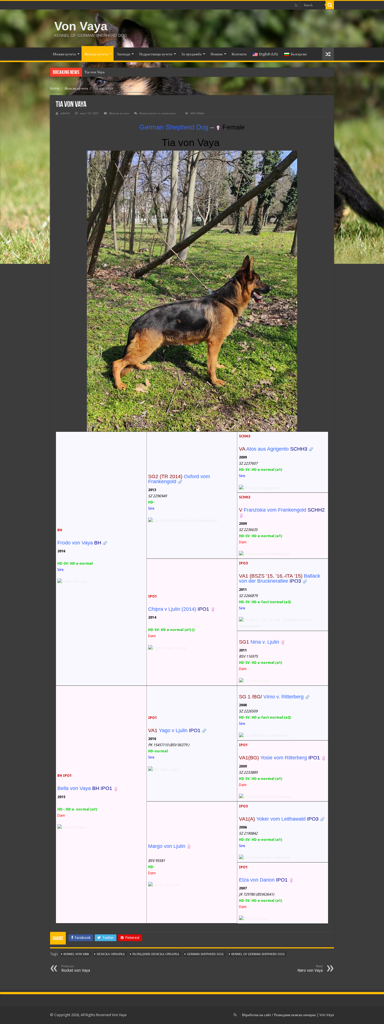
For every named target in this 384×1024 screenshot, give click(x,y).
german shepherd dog (205, 954)
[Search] (330, 5)
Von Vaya (80, 26)
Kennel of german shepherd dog (258, 954)
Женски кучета (96, 54)
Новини (217, 54)
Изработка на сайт (256, 1015)
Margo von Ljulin (166, 846)
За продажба (191, 54)
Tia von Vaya (94, 72)
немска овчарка (111, 954)
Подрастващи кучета (155, 54)
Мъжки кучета (64, 54)
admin (65, 113)
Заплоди (123, 54)
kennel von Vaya (76, 954)
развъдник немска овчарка (155, 954)
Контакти (239, 54)
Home (55, 88)
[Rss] (296, 5)
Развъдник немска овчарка (295, 1015)
